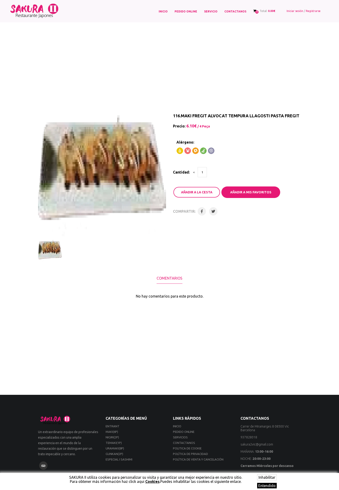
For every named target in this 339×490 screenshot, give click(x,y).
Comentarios (169, 278)
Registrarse (313, 10)
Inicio (163, 11)
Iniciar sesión (295, 10)
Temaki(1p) (114, 442)
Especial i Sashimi (119, 459)
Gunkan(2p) (114, 453)
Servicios (180, 437)
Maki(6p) (112, 431)
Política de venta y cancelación (198, 459)
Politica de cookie (187, 448)
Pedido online (186, 11)
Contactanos (235, 11)
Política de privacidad (190, 453)
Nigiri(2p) (112, 437)
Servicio (210, 11)
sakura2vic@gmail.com (257, 444)
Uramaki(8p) (115, 448)
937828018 (249, 437)
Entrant (112, 426)
